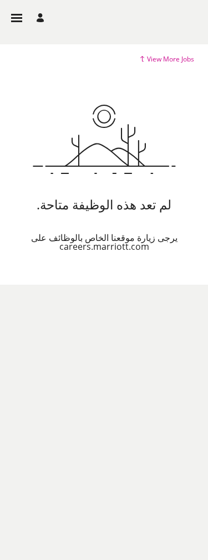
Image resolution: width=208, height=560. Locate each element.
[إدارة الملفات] (38, 18)
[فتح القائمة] (16, 18)
